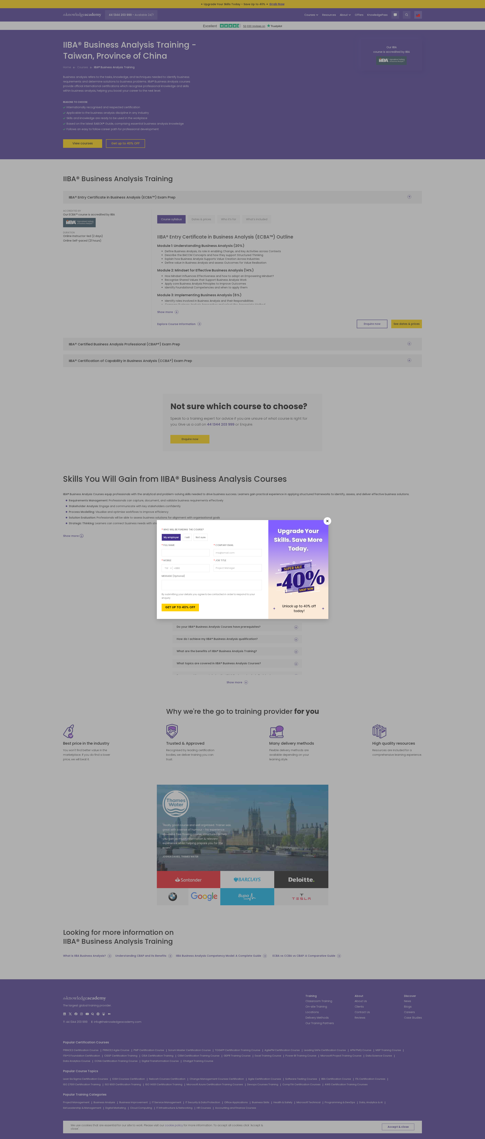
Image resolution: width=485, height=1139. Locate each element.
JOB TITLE (220, 560)
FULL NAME (168, 545)
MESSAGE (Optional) (173, 576)
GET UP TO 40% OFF (180, 607)
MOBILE (166, 560)
